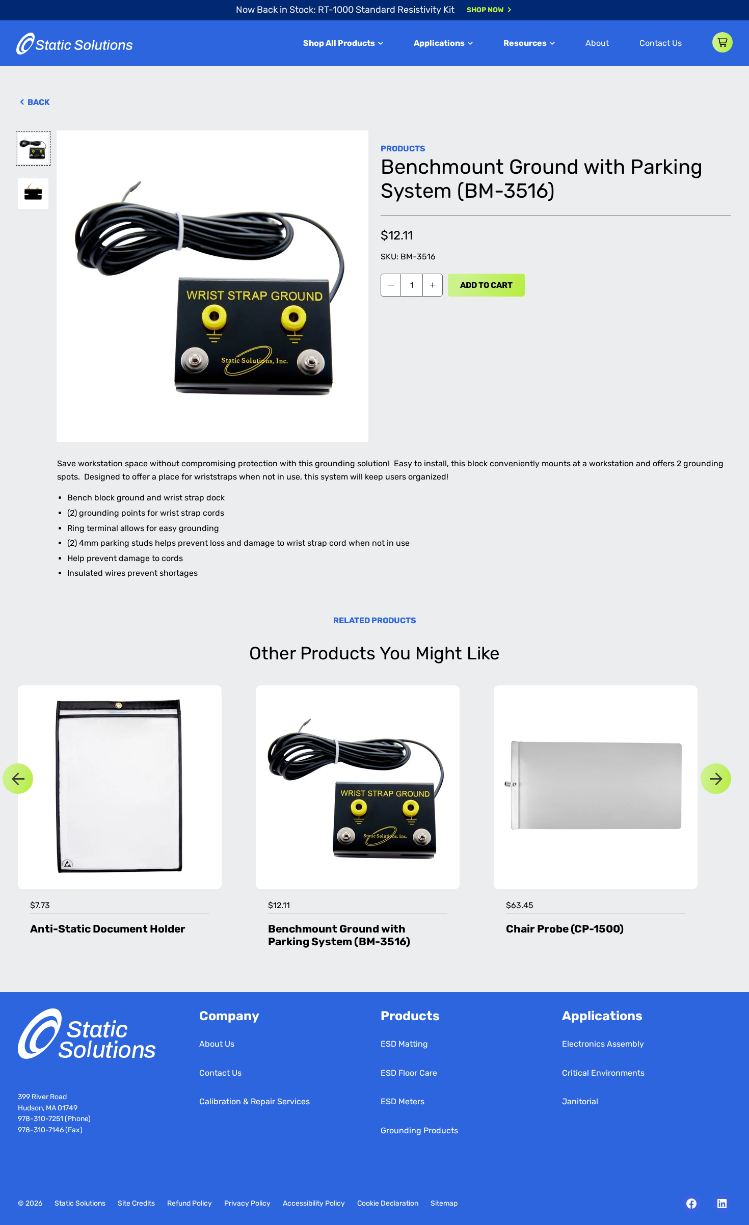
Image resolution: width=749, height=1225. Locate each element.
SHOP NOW (485, 10)
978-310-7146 (41, 1130)
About (597, 43)
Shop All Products (339, 43)
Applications (439, 43)
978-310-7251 (41, 1118)
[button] (722, 42)
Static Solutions (80, 1203)
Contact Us (660, 43)
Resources (525, 43)
